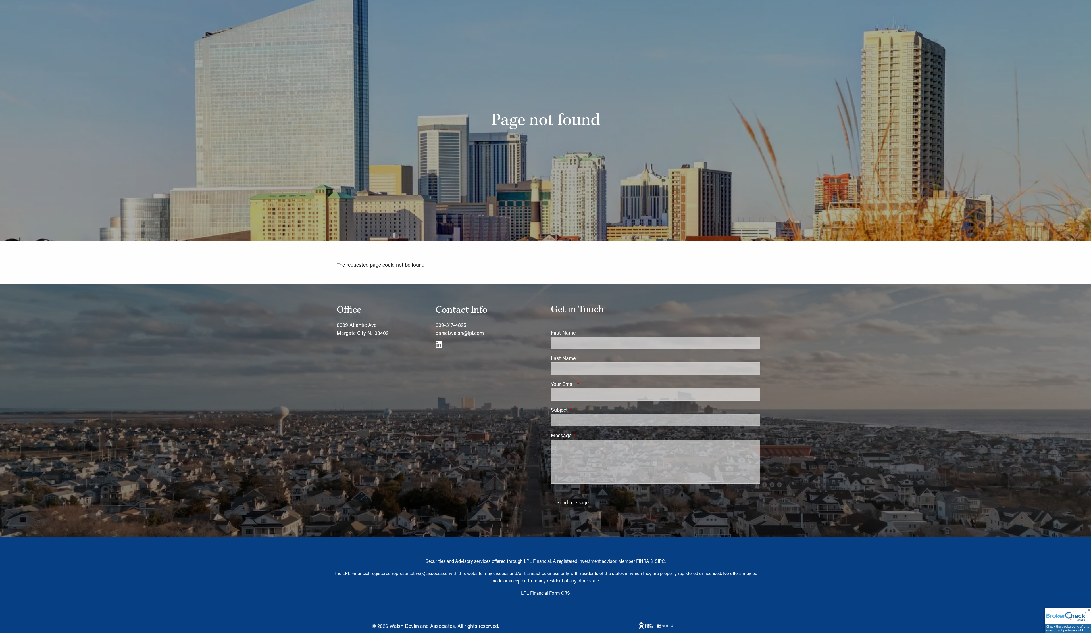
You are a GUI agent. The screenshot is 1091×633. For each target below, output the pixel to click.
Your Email (586, 384)
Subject (583, 409)
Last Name (563, 358)
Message (585, 435)
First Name (563, 332)
